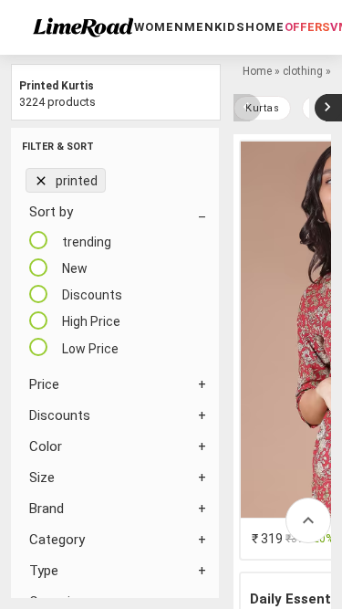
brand (46, 508)
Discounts (59, 415)
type (43, 570)
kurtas (262, 108)
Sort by (51, 212)
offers (307, 27)
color (45, 446)
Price (44, 384)
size (42, 477)
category (57, 539)
